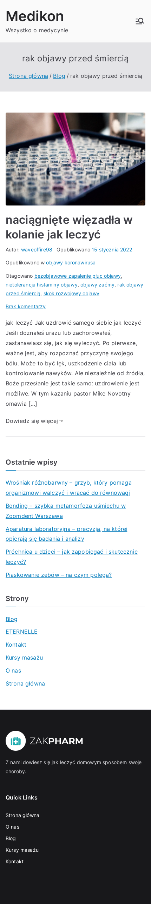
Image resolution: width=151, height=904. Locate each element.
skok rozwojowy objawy (71, 293)
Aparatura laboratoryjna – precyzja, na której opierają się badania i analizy (66, 533)
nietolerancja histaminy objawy (42, 285)
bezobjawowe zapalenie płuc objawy (77, 276)
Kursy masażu (24, 657)
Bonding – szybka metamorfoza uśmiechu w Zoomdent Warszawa (66, 510)
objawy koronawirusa (71, 262)
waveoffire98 (36, 249)
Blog (12, 618)
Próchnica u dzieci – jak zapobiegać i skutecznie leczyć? (72, 556)
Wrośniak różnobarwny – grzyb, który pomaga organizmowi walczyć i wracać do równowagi (69, 487)
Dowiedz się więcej (32, 420)
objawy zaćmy (97, 285)
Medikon (35, 16)
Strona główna (25, 683)
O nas (13, 670)
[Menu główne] (139, 21)
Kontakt (16, 644)
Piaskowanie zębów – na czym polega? (59, 574)
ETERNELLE (22, 631)
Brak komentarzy (26, 306)
